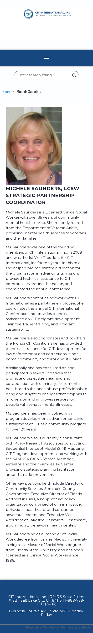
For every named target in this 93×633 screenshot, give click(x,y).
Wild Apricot (51, 627)
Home (6, 91)
